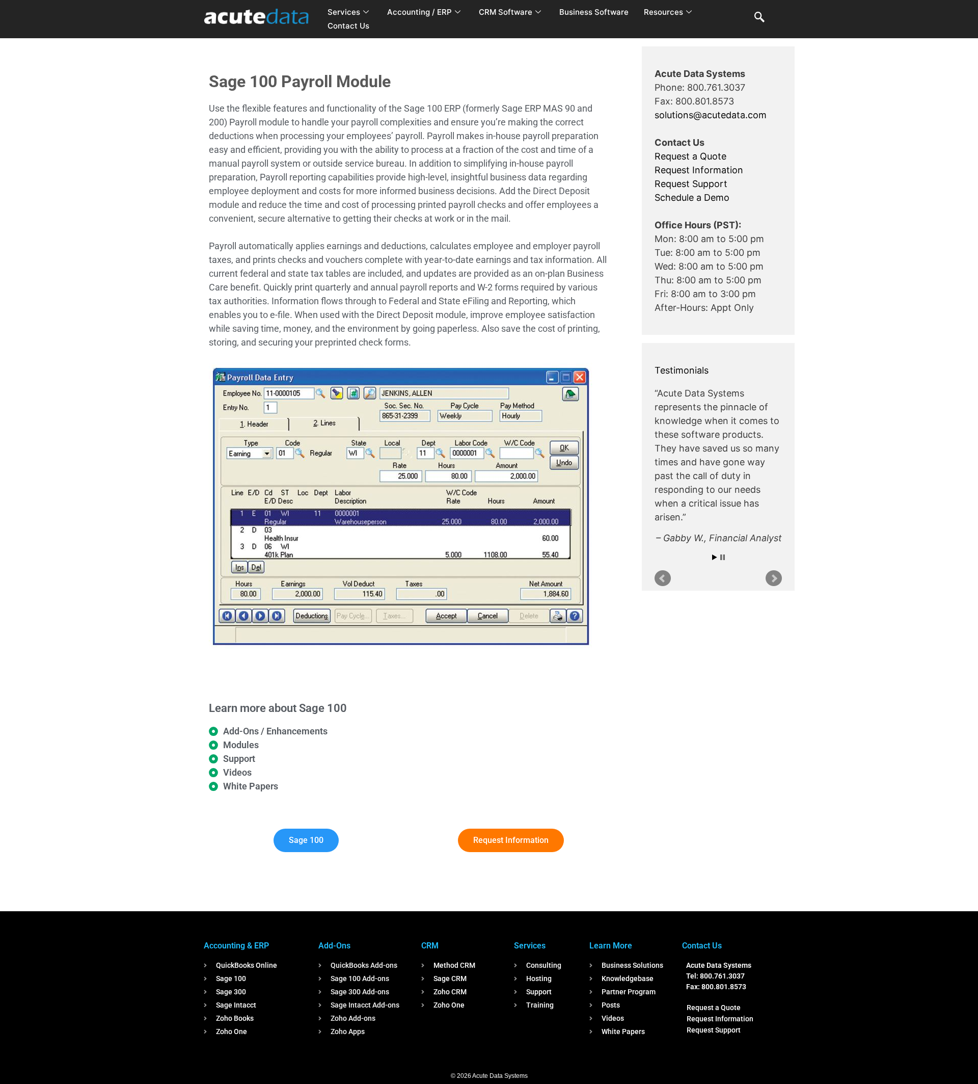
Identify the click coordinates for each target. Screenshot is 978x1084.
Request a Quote (690, 156)
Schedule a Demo (692, 197)
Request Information (699, 170)
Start (714, 540)
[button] (759, 18)
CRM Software (505, 12)
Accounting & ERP (236, 945)
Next (774, 561)
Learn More (610, 945)
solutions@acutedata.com (711, 115)
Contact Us (348, 26)
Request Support (691, 183)
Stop (722, 540)
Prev (663, 561)
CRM (430, 945)
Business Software (594, 12)
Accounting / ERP (419, 12)
